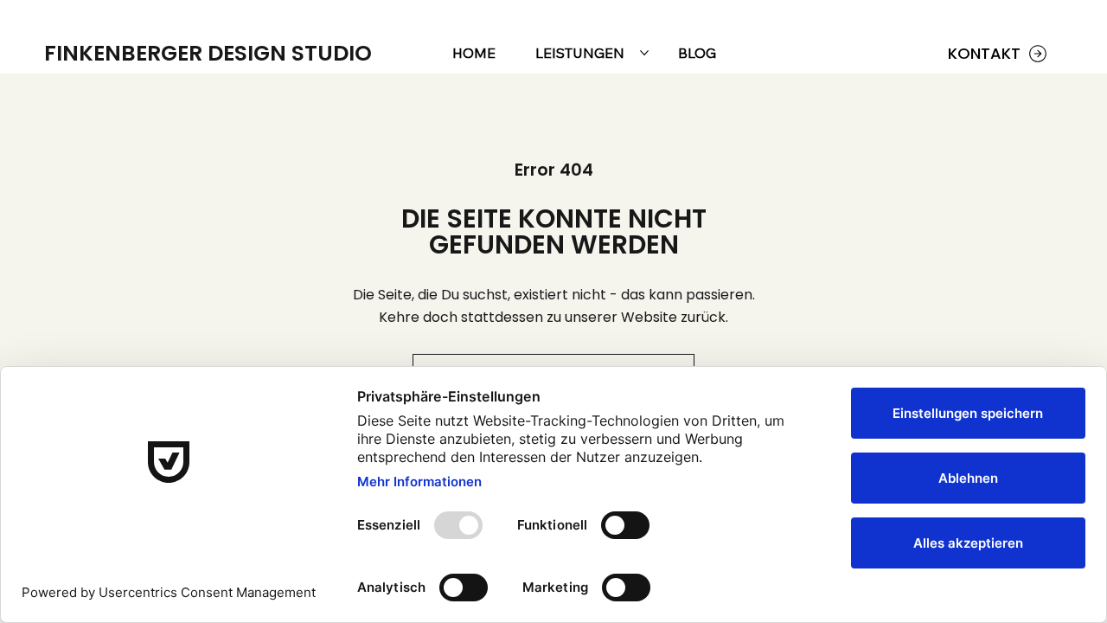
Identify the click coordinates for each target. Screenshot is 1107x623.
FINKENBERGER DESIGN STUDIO (208, 53)
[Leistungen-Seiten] (644, 52)
